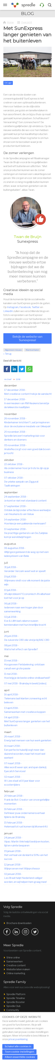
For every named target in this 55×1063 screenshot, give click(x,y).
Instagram (12, 307)
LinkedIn (8, 311)
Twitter (36, 307)
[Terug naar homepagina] (23, 5)
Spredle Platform (15, 994)
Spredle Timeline (15, 998)
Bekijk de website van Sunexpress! (27, 338)
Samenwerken (14, 961)
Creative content (16, 965)
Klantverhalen (32, 350)
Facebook (25, 307)
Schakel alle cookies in (18, 1046)
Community (12, 1010)
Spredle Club (13, 1006)
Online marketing (15, 973)
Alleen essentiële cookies (20, 1057)
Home (10, 22)
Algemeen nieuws (13, 350)
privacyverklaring (18, 1039)
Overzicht (26, 22)
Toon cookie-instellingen (19, 1051)
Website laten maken (18, 969)
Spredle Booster (15, 1002)
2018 (18, 379)
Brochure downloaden (18, 923)
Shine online (13, 957)
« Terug (7, 353)
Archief (7, 379)
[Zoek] (49, 5)
